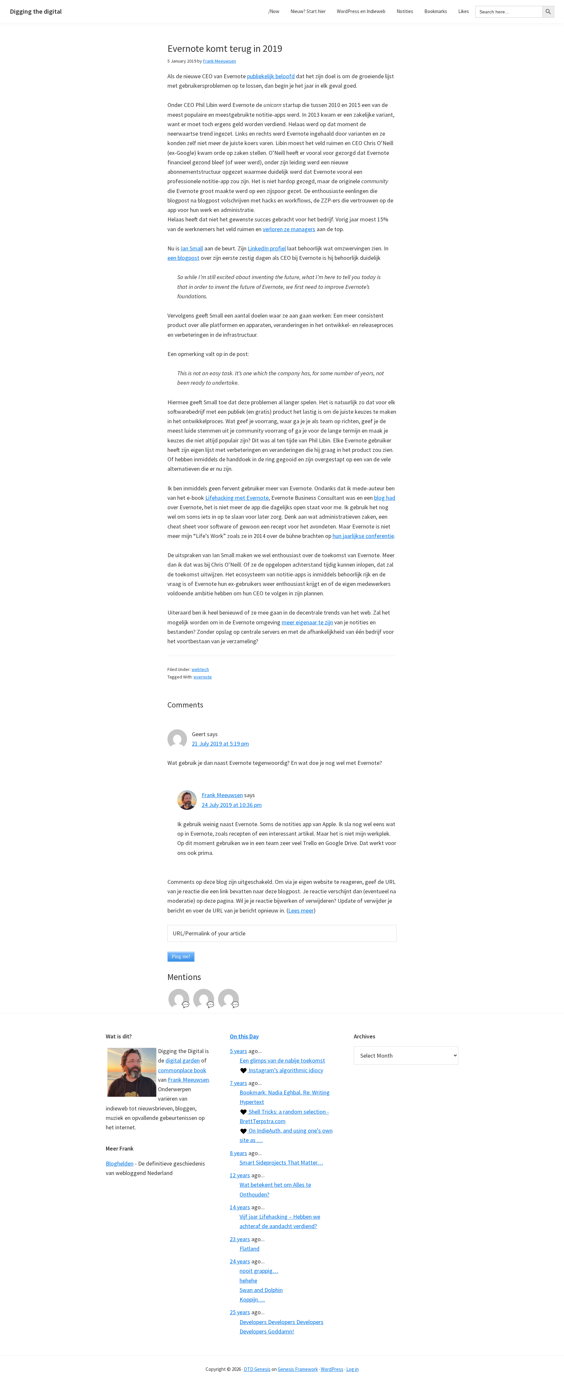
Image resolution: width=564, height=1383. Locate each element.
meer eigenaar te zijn (307, 622)
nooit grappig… (259, 1270)
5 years (238, 1051)
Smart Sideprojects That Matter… (281, 1162)
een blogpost (183, 257)
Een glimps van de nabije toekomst (282, 1060)
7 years (238, 1083)
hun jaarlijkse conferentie (363, 536)
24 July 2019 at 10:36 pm (232, 805)
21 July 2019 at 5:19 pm (220, 743)
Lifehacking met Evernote (237, 497)
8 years (238, 1153)
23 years (240, 1239)
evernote (203, 677)
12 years (240, 1175)
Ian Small (192, 248)
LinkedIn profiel (267, 248)
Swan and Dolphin (261, 1290)
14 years (240, 1207)
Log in (352, 1369)
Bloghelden (119, 1163)
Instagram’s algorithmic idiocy (285, 1070)
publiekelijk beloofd (271, 76)
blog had (384, 497)
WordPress (332, 1369)
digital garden (182, 1060)
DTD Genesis (257, 1369)
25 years (240, 1312)
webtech (200, 669)
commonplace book (182, 1070)
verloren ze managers (289, 229)
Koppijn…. (252, 1299)
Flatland (249, 1248)
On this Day (244, 1036)
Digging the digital (36, 11)
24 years (240, 1261)
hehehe (248, 1280)
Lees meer (301, 910)
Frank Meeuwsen (222, 795)
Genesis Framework (298, 1369)
